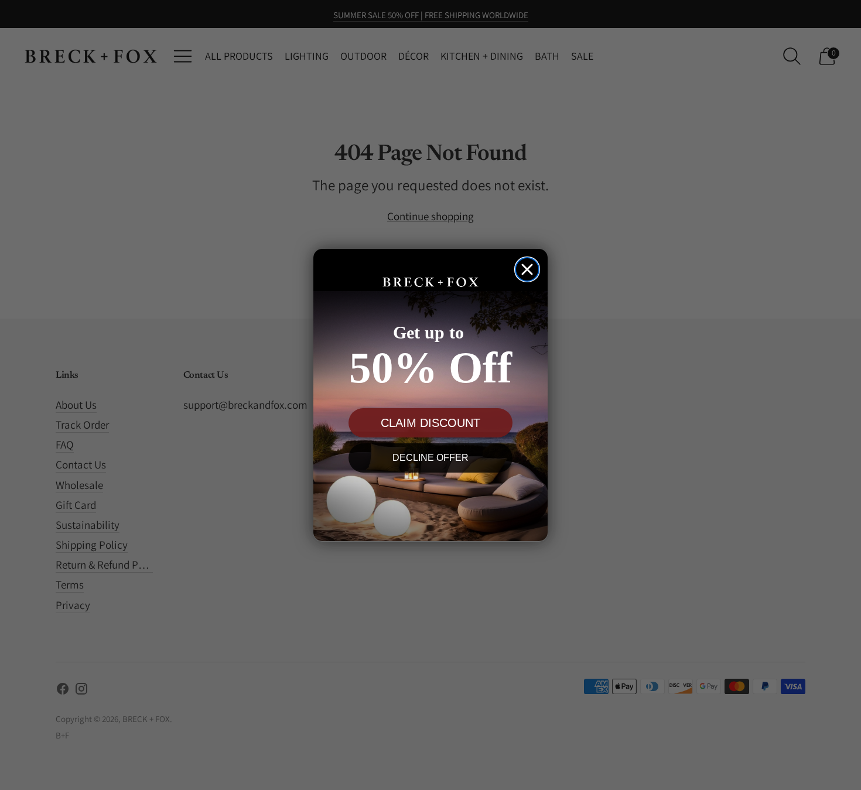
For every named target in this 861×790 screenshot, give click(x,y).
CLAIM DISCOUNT (430, 422)
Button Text (430, 500)
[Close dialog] (527, 269)
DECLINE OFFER (430, 457)
